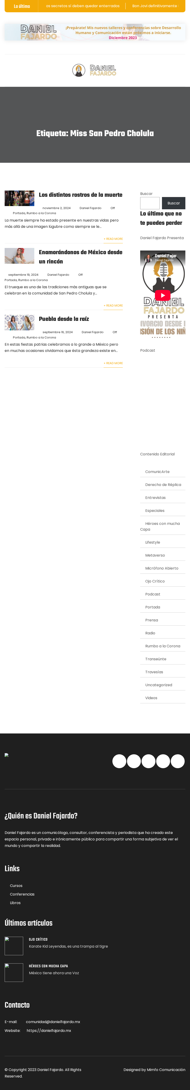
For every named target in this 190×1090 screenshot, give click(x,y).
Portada (19, 213)
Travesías (154, 672)
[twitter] (15, 67)
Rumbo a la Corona (41, 213)
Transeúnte (155, 659)
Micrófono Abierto (161, 568)
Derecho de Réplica (163, 484)
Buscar (146, 193)
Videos (151, 698)
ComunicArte (157, 471)
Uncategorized (158, 685)
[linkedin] (24, 67)
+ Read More (113, 239)
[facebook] (6, 67)
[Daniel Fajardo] (95, 70)
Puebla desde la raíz (64, 319)
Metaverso (155, 555)
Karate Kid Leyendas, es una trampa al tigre (68, 946)
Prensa (151, 620)
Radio (150, 633)
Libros (15, 902)
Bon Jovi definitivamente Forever (149, 6)
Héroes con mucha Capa (160, 526)
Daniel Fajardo (90, 208)
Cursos (16, 885)
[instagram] (42, 67)
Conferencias (22, 894)
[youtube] (33, 67)
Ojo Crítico (155, 581)
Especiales (155, 510)
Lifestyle (152, 542)
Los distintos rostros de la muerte (80, 195)
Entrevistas (155, 497)
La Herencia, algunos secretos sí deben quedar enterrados (53, 6)
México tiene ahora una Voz (54, 973)
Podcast (152, 594)
